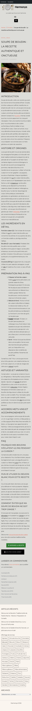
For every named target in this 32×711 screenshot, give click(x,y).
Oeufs (12, 661)
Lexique (3, 579)
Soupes (4, 681)
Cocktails (5, 573)
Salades (20, 677)
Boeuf (18, 642)
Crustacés (12, 650)
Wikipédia (16, 212)
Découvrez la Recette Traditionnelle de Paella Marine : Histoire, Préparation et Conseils (14, 615)
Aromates (25, 638)
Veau (26, 681)
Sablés (13, 677)
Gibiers (12, 658)
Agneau (4, 638)
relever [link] (10, 366)
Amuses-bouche (15, 638)
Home (3, 27)
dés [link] (4, 267)
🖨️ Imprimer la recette (16, 545)
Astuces (4, 642)
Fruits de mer (21, 654)
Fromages (5, 654)
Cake (3, 646)
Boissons (25, 642)
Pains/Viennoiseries (8, 582)
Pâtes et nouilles (7, 588)
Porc (19, 673)
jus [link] (13, 178)
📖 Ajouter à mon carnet (12, 552)
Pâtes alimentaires (21, 669)
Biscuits (11, 642)
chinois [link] (21, 515)
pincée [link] (17, 382)
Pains (17, 661)
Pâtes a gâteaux (7, 669)
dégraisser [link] (4, 515)
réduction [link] (14, 387)
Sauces (5, 585)
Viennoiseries (13, 685)
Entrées (9, 27)
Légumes (26, 658)
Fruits (13, 654)
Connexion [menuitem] (3, 2)
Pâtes (16, 665)
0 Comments (12, 59)
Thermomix (6, 597)
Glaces (18, 658)
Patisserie (5, 673)
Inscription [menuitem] (10, 2)
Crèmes (26, 646)
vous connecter (14, 564)
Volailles (22, 685)
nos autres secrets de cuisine (18, 534)
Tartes (11, 681)
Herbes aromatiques (9, 576)
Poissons (13, 673)
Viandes (4, 685)
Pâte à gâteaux (7, 665)
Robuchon (5, 677)
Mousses (5, 661)
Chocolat (10, 646)
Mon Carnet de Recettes (9, 594)
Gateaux (5, 658)
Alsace (8, 37)
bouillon (17, 116)
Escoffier (20, 650)
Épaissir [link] (10, 319)
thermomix (19, 681)
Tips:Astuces (7, 591)
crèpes (4, 650)
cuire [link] (14, 280)
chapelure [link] (14, 183)
